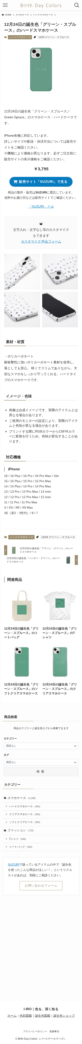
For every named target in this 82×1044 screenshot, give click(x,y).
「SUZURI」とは (41, 206)
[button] (22, 272)
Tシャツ (17, 838)
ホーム (12, 1015)
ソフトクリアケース (24, 822)
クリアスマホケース (24, 814)
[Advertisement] (41, 942)
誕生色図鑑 (42, 1015)
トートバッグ (20, 846)
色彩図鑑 (26, 1015)
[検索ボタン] (77, 5)
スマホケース (22, 798)
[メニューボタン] (5, 5)
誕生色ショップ (64, 1015)
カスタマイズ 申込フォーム (41, 241)
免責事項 (54, 1031)
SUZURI (13, 864)
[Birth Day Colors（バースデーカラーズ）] (41, 5)
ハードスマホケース (20, 37)
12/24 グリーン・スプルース (53, 37)
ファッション (21, 830)
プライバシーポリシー (35, 1031)
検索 (41, 771)
